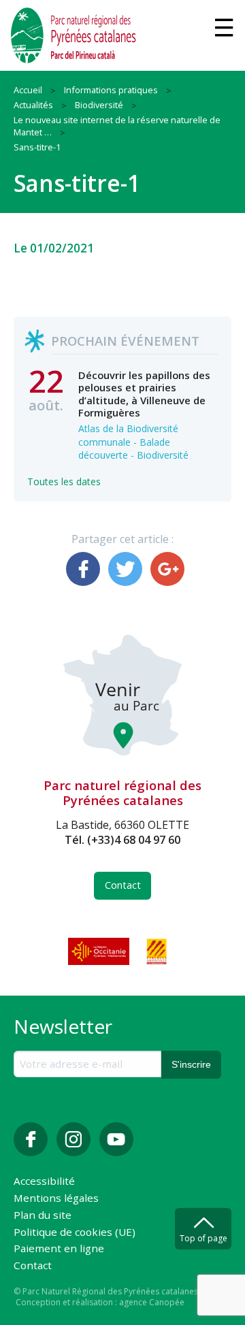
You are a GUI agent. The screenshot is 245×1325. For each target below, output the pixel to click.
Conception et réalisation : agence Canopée (100, 1302)
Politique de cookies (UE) (74, 1233)
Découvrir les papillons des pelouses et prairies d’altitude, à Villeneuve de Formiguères (144, 393)
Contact (123, 885)
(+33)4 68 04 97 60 (133, 839)
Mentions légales (56, 1199)
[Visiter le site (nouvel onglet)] (100, 951)
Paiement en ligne (59, 1249)
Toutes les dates (64, 481)
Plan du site (42, 1216)
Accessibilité (44, 1182)
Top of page (203, 1238)
